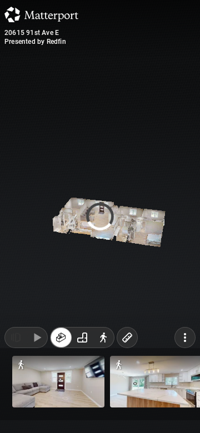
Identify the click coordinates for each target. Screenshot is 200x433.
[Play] (37, 410)
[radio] (61, 410)
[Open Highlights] (16, 410)
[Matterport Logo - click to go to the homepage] (41, 14)
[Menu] (185, 409)
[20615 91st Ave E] (100, 216)
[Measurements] (127, 409)
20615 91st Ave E (31, 33)
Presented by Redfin (35, 42)
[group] (82, 409)
